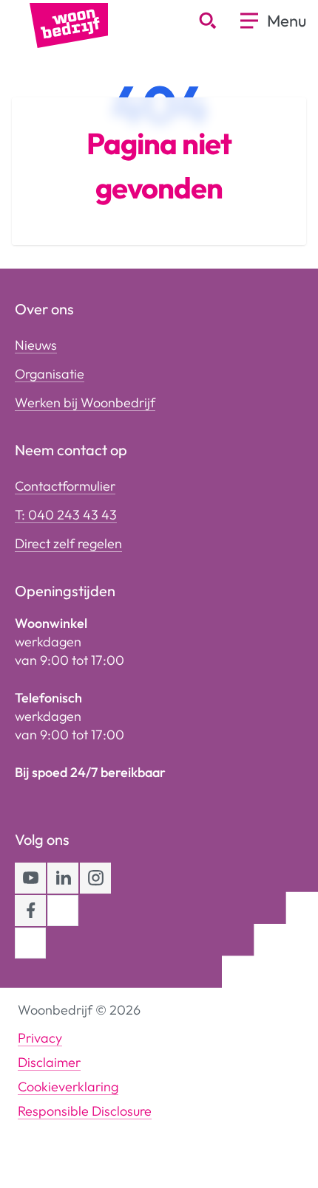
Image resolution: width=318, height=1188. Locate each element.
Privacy (40, 1037)
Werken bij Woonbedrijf (85, 402)
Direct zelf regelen (68, 543)
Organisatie (49, 373)
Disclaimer (49, 1062)
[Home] (69, 24)
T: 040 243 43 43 (66, 514)
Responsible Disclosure (85, 1110)
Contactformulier (65, 485)
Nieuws (36, 344)
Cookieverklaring (68, 1086)
